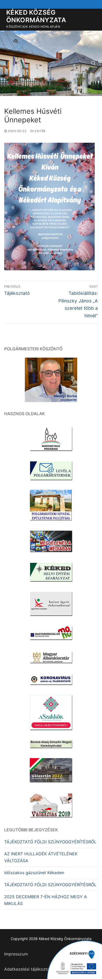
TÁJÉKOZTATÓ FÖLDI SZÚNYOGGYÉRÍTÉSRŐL (50, 841)
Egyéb (40, 131)
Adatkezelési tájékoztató (29, 969)
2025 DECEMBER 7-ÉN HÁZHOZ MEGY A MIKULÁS (45, 900)
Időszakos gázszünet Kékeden (34, 872)
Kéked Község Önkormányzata (36, 16)
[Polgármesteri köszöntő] (51, 380)
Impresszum (16, 954)
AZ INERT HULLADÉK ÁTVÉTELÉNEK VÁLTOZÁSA (40, 857)
